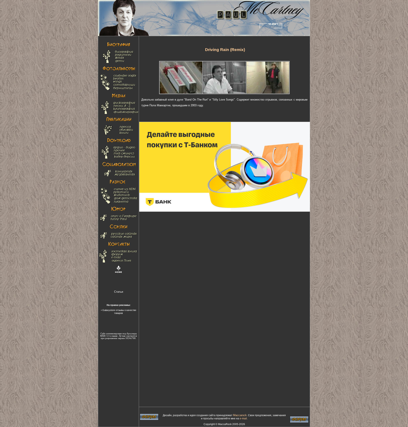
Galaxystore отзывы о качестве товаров (119, 311)
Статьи (118, 291)
